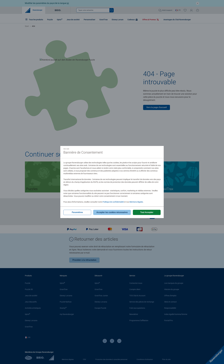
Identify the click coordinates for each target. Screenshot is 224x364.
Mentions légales (136, 202)
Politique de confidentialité (113, 202)
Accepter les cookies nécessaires (112, 212)
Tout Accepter (146, 212)
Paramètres (77, 212)
